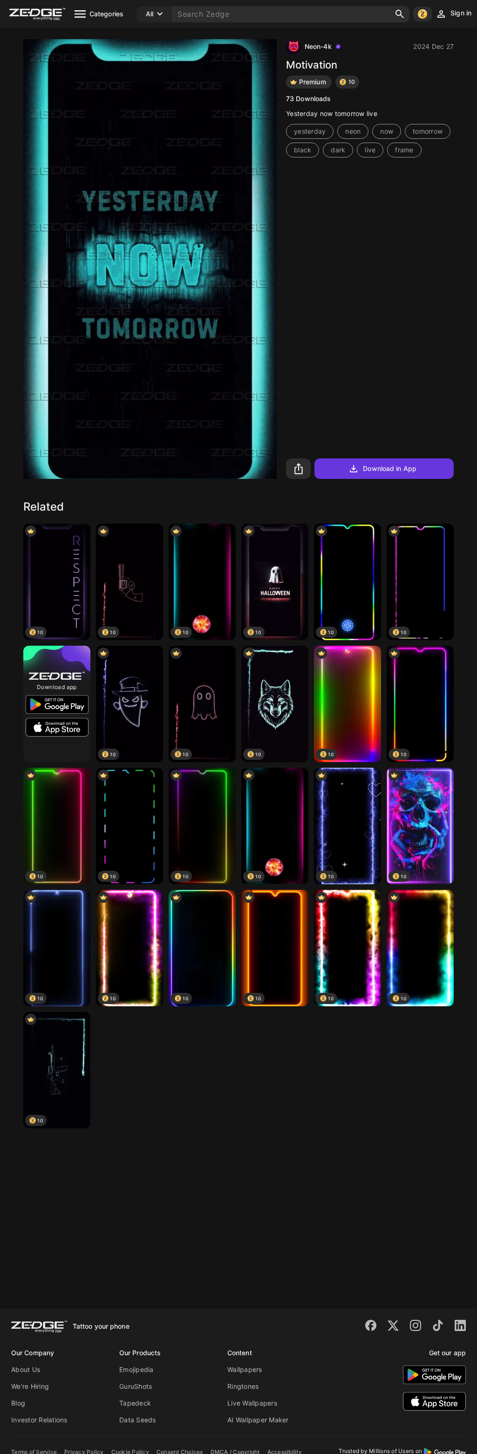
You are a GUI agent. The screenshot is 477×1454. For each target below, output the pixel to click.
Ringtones (243, 1386)
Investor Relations (39, 1420)
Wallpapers (244, 1369)
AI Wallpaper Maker (258, 1420)
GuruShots (135, 1386)
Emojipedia (136, 1369)
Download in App (389, 468)
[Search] (399, 14)
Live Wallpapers (252, 1403)
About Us (25, 1369)
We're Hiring (30, 1386)
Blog (18, 1403)
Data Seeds (137, 1420)
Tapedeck (135, 1403)
